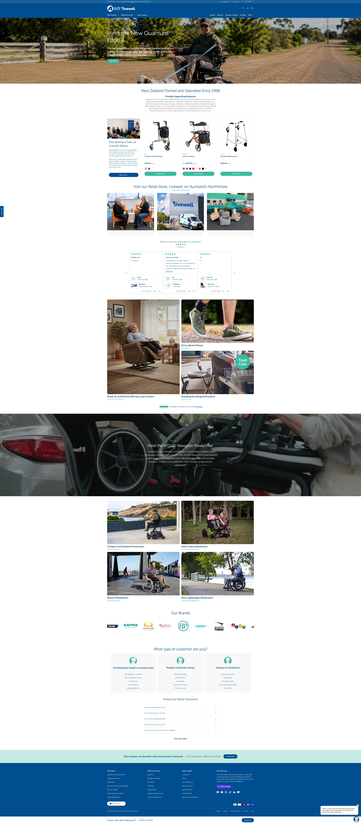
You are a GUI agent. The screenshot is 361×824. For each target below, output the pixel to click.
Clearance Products (180, 685)
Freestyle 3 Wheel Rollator (153, 156)
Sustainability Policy (114, 797)
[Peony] (200, 169)
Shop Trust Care (186, 399)
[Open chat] (356, 819)
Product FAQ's (180, 678)
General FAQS (186, 790)
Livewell (132, 1)
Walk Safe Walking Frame (228, 156)
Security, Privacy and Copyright (117, 786)
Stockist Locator (180, 688)
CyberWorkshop (134, 811)
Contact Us (235, 1)
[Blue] (190, 169)
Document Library (228, 681)
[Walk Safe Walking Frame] (236, 136)
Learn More (186, 67)
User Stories (133, 681)
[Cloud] (196, 169)
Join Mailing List (225, 1)
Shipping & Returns (133, 688)
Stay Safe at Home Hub (190, 797)
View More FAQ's (180, 739)
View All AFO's (185, 348)
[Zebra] (203, 169)
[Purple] (149, 169)
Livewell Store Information (116, 775)
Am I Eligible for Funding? (133, 674)
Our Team (150, 782)
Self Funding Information (115, 793)
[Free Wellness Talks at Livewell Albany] (123, 129)
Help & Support (142, 15)
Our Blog (243, 15)
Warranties (180, 681)
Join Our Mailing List (154, 797)
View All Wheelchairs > (114, 600)
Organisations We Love (155, 793)
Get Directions (230, 756)
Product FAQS (187, 793)
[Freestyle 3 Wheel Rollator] (160, 136)
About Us (220, 15)
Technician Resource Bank (228, 685)
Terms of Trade (112, 790)
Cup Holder (177, 286)
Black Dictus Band (213, 286)
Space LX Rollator (188, 156)
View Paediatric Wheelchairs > (190, 549)
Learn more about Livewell (180, 190)
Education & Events (231, 15)
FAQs (249, 15)
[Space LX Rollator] (198, 136)
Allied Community (127, 15)
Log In (184, 778)
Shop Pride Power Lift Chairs (115, 399)
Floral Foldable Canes (145, 286)
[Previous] (126, 272)
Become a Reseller (180, 674)
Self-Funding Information (133, 678)
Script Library (227, 678)
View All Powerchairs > (114, 549)
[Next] (234, 272)
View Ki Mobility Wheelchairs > (190, 600)
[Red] (193, 169)
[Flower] (187, 169)
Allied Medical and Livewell (118, 811)
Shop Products (112, 15)
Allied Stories (151, 790)
